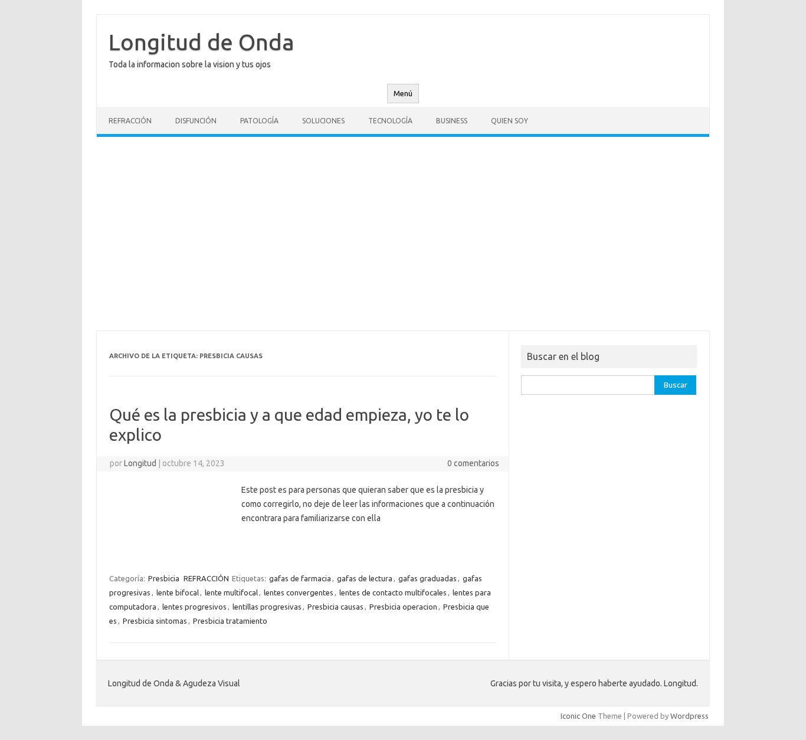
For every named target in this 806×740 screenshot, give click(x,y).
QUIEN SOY (509, 121)
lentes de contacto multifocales (393, 592)
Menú (403, 93)
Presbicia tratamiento (230, 621)
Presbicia (163, 578)
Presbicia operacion (403, 607)
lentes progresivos (194, 607)
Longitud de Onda (201, 42)
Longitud (140, 463)
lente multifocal (231, 592)
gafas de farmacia (300, 578)
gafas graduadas (427, 578)
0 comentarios (473, 463)
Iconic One (578, 716)
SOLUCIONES (323, 121)
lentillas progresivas (267, 607)
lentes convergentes (298, 592)
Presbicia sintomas (155, 621)
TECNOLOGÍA (390, 121)
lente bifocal (177, 592)
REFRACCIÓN (130, 121)
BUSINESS (451, 121)
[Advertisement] (403, 233)
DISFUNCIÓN (196, 121)
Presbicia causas (335, 607)
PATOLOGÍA (259, 121)
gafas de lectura (364, 578)
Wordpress (689, 716)
